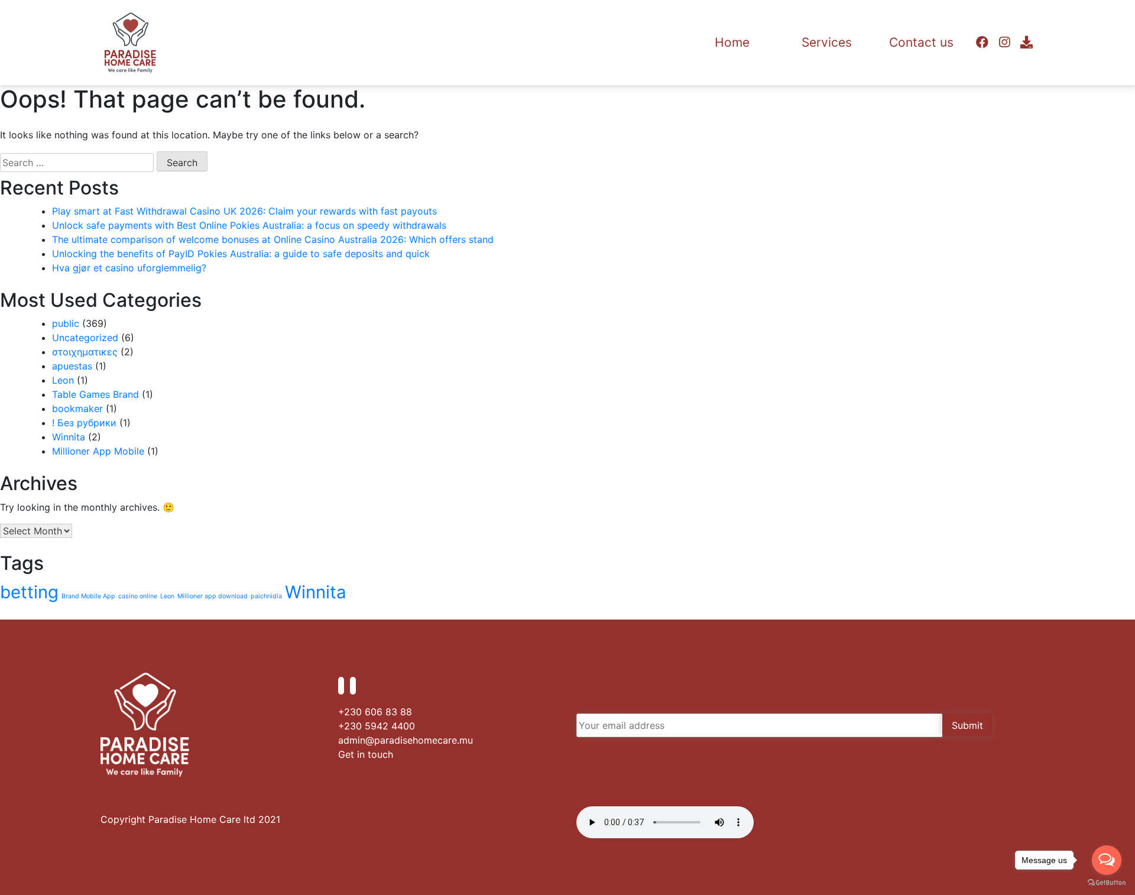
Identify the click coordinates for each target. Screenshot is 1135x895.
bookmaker (77, 408)
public (65, 323)
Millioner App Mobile (98, 451)
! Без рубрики (84, 423)
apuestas (72, 366)
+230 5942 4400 (376, 726)
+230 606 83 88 (375, 712)
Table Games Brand (95, 394)
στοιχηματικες (85, 352)
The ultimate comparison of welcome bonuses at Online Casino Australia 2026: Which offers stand (273, 239)
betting (29, 592)
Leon (63, 380)
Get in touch (365, 754)
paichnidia (266, 596)
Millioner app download (212, 596)
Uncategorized (85, 337)
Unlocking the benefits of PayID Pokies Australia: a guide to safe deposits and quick (241, 254)
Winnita (68, 437)
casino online (137, 596)
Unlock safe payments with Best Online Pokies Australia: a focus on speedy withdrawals (249, 225)
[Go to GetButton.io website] (1107, 883)
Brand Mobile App (88, 596)
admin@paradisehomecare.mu (405, 740)
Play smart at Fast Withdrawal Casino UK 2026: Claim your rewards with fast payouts (244, 211)
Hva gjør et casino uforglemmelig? (129, 268)
